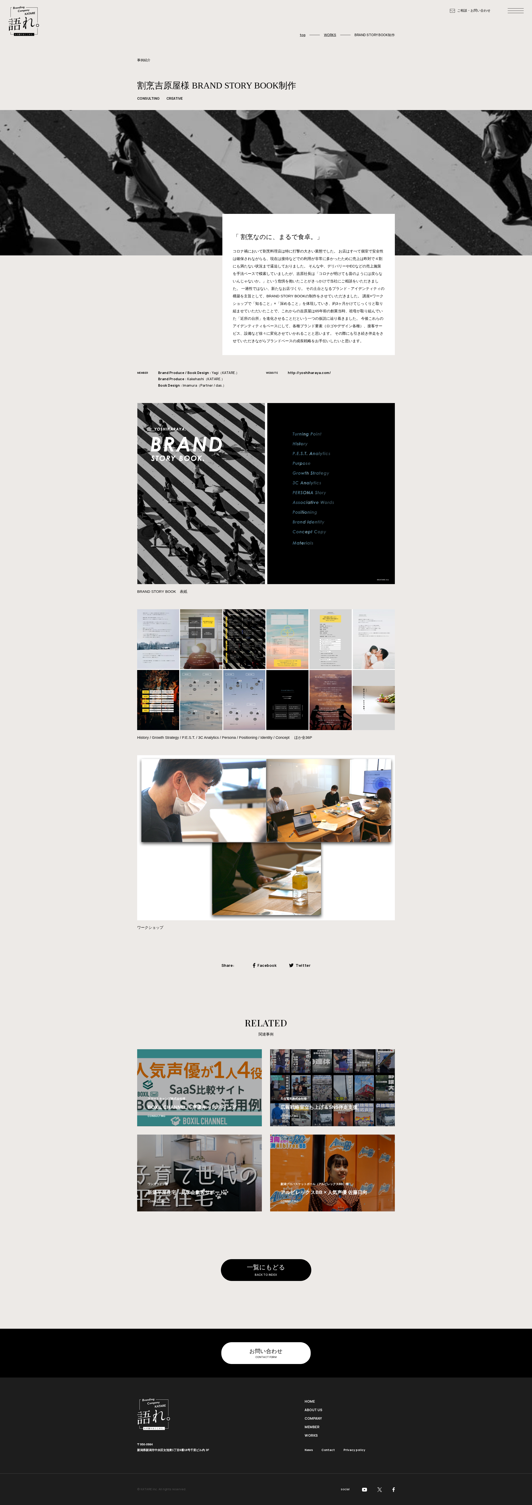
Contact (328, 1450)
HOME (310, 1401)
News (309, 1450)
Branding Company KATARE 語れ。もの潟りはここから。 (23, 22)
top (302, 35)
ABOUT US (313, 1410)
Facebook (267, 965)
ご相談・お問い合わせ (473, 10)
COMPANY (313, 1418)
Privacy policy (354, 1450)
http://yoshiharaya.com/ (309, 372)
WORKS (330, 35)
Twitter (303, 965)
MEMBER (312, 1427)
